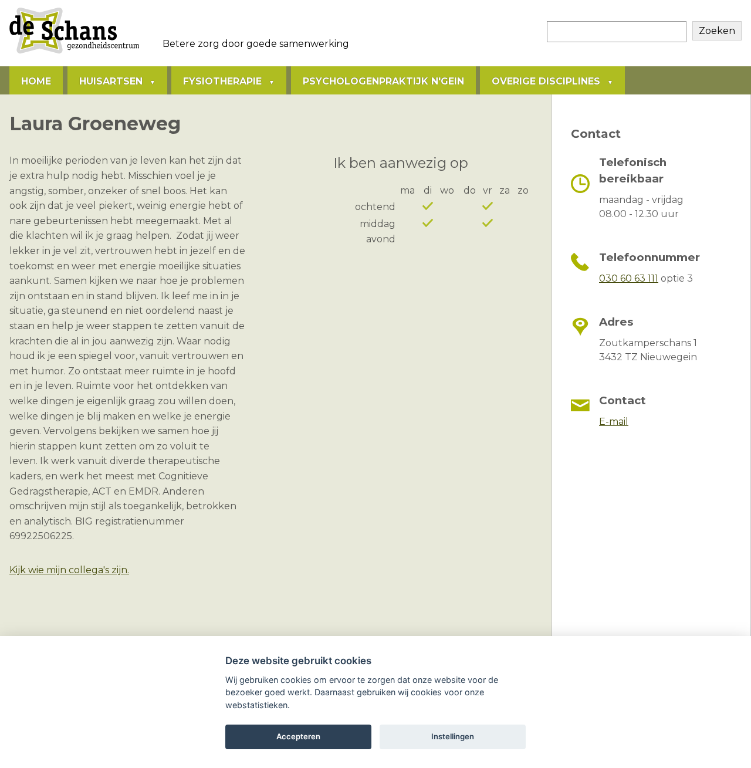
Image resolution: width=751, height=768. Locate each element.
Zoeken (717, 30)
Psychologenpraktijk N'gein (383, 81)
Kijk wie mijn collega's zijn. (69, 570)
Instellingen (452, 736)
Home (36, 81)
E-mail (613, 421)
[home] (74, 53)
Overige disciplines (546, 81)
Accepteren (298, 736)
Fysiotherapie (222, 81)
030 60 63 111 (628, 278)
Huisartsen (111, 81)
